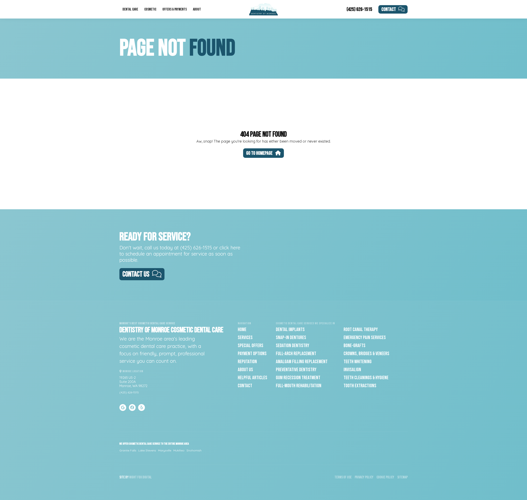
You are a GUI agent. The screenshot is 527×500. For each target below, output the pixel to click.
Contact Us (135, 274)
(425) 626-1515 (359, 9)
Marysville (164, 450)
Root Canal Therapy (361, 330)
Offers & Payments (174, 9)
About (197, 9)
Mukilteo (178, 450)
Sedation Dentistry (292, 346)
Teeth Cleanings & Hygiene (366, 378)
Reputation (247, 362)
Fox (139, 477)
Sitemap (402, 477)
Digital (147, 477)
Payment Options (252, 354)
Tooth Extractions (360, 386)
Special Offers (250, 346)
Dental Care (130, 9)
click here (229, 247)
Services (245, 338)
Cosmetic (150, 9)
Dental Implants (290, 330)
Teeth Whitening (358, 362)
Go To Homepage (259, 153)
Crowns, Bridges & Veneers (366, 354)
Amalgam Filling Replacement (302, 362)
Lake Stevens (147, 450)
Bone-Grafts (354, 346)
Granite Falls (127, 450)
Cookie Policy (385, 477)
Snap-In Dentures (291, 338)
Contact (388, 9)
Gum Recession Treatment (298, 378)
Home (242, 330)
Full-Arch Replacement (296, 354)
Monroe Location (132, 371)
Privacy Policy (364, 477)
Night (133, 477)
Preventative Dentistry (296, 370)
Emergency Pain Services (365, 338)
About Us (245, 370)
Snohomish (194, 450)
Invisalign (352, 370)
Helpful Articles (252, 378)
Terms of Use (343, 477)
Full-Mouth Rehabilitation (298, 386)
